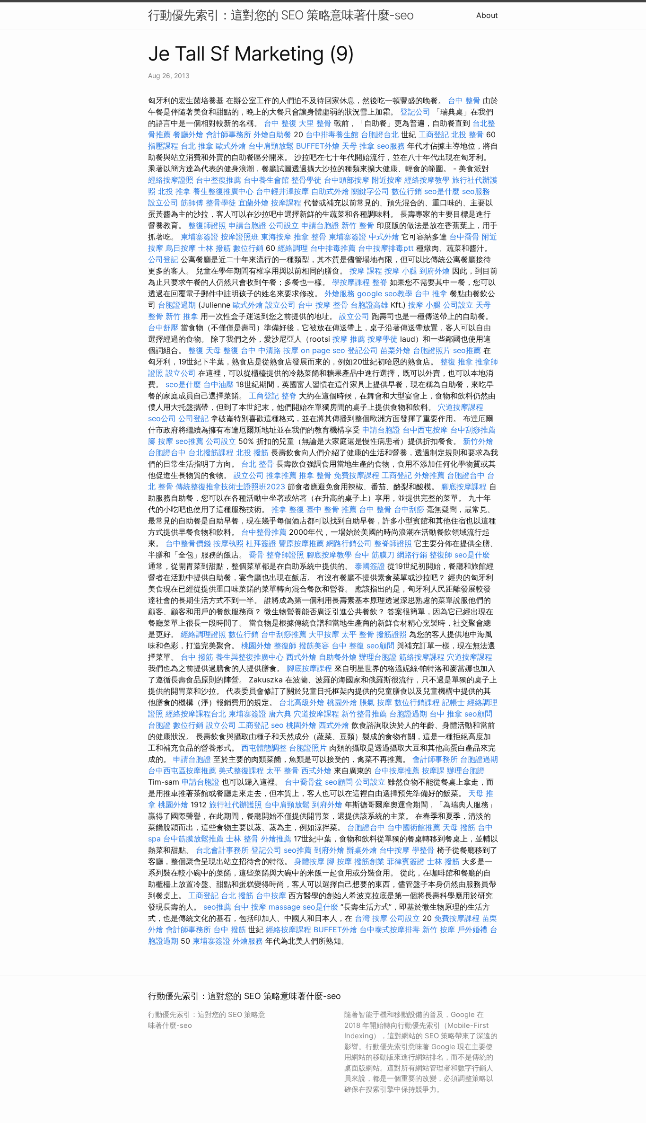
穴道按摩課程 (460, 407)
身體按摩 (309, 861)
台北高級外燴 (301, 702)
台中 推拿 (431, 293)
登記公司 (415, 111)
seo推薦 (467, 350)
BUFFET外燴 (318, 145)
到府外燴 (434, 270)
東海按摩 (276, 236)
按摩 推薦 (348, 339)
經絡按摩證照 (170, 180)
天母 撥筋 (459, 827)
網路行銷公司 (349, 543)
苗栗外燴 (395, 350)
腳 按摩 (160, 441)
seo (277, 725)
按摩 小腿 (400, 270)
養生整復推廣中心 (223, 191)
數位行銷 (407, 191)
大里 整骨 (315, 123)
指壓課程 (163, 145)
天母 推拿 (358, 145)
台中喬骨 (464, 236)
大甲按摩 (324, 634)
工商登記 (434, 134)
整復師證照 (207, 225)
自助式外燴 (330, 191)
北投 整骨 (467, 134)
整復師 (440, 554)
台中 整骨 (464, 100)
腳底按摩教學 (329, 554)
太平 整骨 (357, 634)
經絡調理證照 (203, 634)
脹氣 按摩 (375, 702)
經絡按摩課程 (288, 929)
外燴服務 (339, 293)
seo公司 (162, 418)
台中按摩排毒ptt (386, 248)
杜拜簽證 (261, 543)
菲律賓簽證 (406, 861)
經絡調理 (293, 248)
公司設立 (284, 225)
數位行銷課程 (417, 702)
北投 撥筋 (252, 452)
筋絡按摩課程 (422, 657)
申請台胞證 (247, 225)
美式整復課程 (241, 770)
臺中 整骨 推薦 (331, 509)
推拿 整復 (287, 509)
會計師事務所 (228, 134)
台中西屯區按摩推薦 (182, 770)
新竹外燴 (478, 441)
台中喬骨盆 (304, 782)
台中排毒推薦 (333, 248)
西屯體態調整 (264, 747)
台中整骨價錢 (188, 543)
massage (284, 906)
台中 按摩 (250, 906)
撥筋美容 (314, 645)
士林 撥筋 (214, 248)
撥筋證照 (391, 634)
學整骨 (423, 850)
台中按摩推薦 (396, 770)
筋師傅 (192, 202)
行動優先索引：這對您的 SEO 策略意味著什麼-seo (280, 15)
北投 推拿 (174, 191)
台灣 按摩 (371, 918)
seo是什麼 (442, 191)
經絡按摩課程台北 (196, 713)
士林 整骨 (242, 838)
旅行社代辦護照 (235, 804)
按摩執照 (228, 543)
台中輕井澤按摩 (282, 191)
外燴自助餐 (272, 134)
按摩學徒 (382, 339)
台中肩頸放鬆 (271, 145)
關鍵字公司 (370, 191)
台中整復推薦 (218, 180)
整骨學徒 (306, 180)
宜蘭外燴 (253, 202)
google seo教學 (384, 293)
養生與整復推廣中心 (250, 657)
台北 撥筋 (237, 895)
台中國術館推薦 (413, 827)
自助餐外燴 (338, 657)
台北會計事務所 (222, 850)
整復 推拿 (456, 361)
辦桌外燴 (362, 850)
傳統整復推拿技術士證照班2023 (230, 486)
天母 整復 (222, 350)
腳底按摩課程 (464, 486)
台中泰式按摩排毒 (389, 929)
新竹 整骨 (357, 225)
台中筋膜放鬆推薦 (193, 838)
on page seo (323, 350)
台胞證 (159, 725)
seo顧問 (380, 645)
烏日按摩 (181, 248)
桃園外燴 (256, 645)
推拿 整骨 (310, 236)
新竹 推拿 (182, 316)
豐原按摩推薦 (301, 543)
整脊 (379, 282)
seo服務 (391, 145)
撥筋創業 (369, 861)
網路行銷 (412, 554)
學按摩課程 (351, 282)
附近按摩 (387, 180)
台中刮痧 (409, 509)
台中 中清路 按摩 (269, 350)
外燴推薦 (429, 475)
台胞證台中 (167, 452)
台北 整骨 (257, 464)
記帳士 (453, 702)
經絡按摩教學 (427, 180)
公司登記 (163, 259)
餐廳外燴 (188, 134)
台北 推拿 (197, 145)
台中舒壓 (163, 327)
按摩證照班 (240, 236)
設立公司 (163, 202)
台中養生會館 (266, 180)
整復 (195, 350)
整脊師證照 (393, 543)
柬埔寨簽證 (199, 236)
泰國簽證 (370, 566)
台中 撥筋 (197, 657)
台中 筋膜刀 (374, 554)
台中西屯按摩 (425, 429)
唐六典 (280, 713)
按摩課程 (286, 202)
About (487, 15)
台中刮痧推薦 (473, 429)
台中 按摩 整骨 (323, 304)
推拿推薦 (281, 475)
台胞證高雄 (369, 304)
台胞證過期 (177, 304)
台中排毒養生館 (332, 134)
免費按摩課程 (356, 475)
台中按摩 (394, 850)
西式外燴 (301, 657)
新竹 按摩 (438, 929)
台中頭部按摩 (346, 180)
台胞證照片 (432, 350)
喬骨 (256, 554)
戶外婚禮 (472, 929)
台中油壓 (218, 384)
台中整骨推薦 (264, 532)
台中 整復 (280, 123)
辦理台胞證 (378, 657)
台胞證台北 (380, 134)
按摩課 (433, 770)
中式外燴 (384, 236)
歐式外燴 (231, 145)
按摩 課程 (365, 270)
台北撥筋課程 (211, 452)
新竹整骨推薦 (364, 713)
